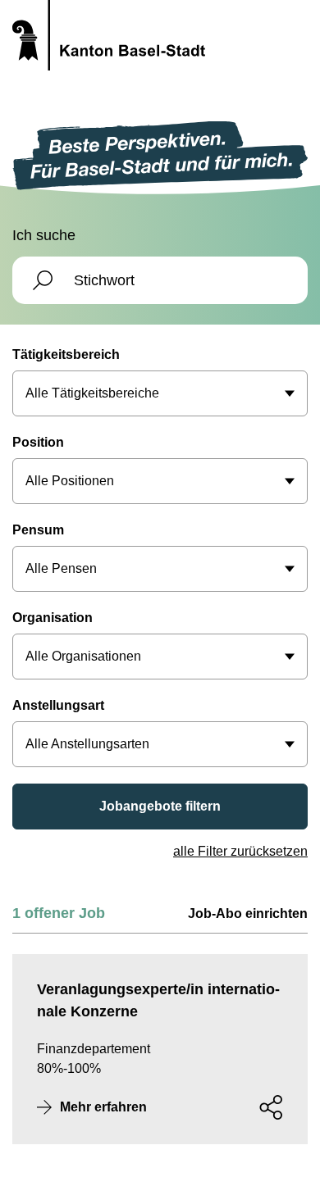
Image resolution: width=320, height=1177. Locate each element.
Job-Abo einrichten (248, 913)
